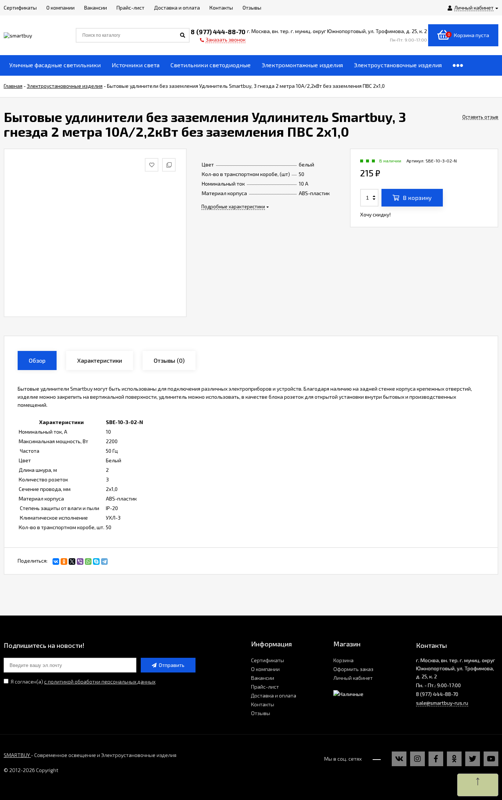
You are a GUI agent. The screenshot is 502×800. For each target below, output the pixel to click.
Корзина (343, 660)
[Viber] (80, 561)
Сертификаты (267, 660)
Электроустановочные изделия (398, 64)
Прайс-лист (265, 687)
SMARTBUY (17, 755)
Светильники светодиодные (211, 64)
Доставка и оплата (273, 695)
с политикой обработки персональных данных (99, 681)
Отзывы (260, 713)
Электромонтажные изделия (302, 64)
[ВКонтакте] (56, 561)
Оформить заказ (353, 669)
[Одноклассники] (64, 561)
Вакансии (262, 678)
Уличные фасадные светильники (55, 64)
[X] (72, 561)
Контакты (262, 704)
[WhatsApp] (88, 561)
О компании (265, 669)
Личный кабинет (353, 678)
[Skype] (96, 561)
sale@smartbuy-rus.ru (442, 703)
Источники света (135, 64)
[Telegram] (104, 561)
